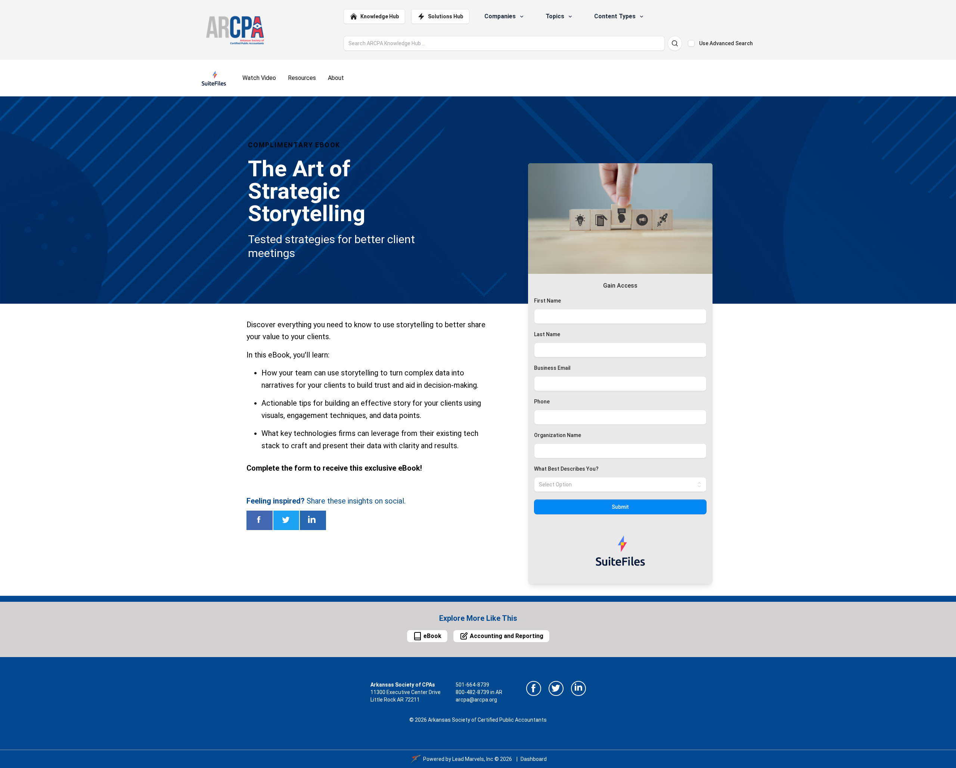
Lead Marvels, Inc (472, 759)
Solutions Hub (445, 16)
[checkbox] (691, 43)
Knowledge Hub (379, 16)
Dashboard (534, 759)
